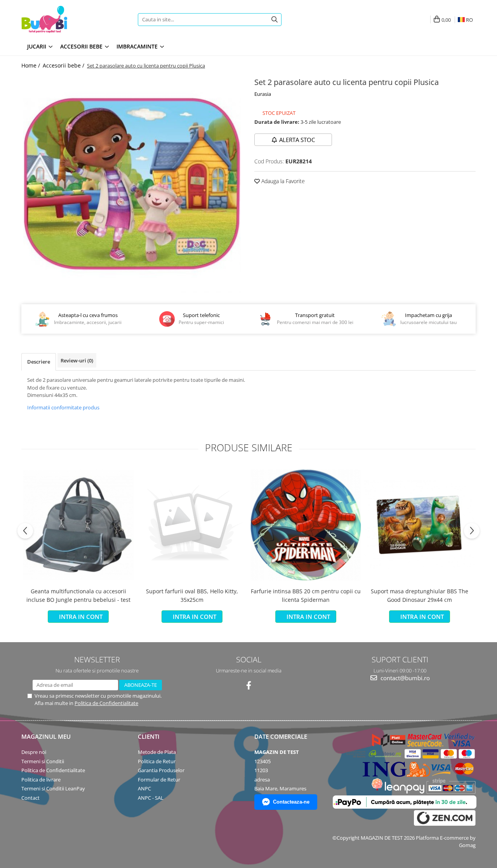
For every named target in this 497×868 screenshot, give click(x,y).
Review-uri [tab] (77, 360)
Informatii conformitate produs (63, 407)
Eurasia (262, 93)
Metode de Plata (157, 751)
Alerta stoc (297, 140)
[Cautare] (275, 19)
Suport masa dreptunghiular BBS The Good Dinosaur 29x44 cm (419, 595)
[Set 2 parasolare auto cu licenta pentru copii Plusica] (132, 184)
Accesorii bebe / (64, 65)
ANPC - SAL (150, 797)
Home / (31, 65)
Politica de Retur (157, 761)
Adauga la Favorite (282, 181)
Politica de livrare (41, 779)
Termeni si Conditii (42, 761)
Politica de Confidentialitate (106, 703)
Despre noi (33, 751)
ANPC (144, 788)
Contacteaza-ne (291, 802)
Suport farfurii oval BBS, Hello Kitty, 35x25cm (192, 595)
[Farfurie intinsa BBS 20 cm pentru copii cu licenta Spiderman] (305, 525)
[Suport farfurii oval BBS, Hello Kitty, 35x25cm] (192, 525)
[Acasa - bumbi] (69, 19)
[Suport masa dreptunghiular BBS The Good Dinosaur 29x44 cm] (419, 524)
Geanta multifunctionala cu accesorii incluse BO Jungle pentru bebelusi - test (78, 595)
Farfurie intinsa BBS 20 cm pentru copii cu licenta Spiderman (306, 595)
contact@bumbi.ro (404, 678)
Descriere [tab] (38, 361)
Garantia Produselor (161, 770)
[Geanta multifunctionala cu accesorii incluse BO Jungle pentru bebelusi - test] (78, 525)
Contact (30, 797)
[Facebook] (248, 685)
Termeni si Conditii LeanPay (53, 788)
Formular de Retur (159, 779)
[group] (132, 184)
